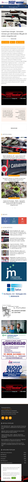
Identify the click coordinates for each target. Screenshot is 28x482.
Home (2, 29)
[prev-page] (13, 208)
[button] (2, 6)
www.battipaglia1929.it (7, 409)
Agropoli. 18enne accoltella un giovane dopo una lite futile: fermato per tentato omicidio (14, 180)
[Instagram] (6, 417)
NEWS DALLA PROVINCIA (10, 29)
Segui (14, 217)
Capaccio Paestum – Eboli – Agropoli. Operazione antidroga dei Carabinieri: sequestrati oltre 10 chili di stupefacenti (14, 203)
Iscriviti (22, 217)
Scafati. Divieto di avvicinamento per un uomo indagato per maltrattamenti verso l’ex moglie (8, 113)
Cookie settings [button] (6, 478)
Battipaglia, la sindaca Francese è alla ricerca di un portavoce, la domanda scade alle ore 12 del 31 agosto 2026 (18, 259)
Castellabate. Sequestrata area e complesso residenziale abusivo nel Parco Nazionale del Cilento (20, 115)
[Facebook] (2, 417)
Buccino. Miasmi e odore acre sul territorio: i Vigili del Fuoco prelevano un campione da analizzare (18, 253)
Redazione (13, 38)
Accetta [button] (13, 477)
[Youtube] (10, 417)
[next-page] (15, 208)
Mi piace (5, 217)
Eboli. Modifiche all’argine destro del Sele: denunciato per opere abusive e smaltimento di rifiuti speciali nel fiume (14, 157)
